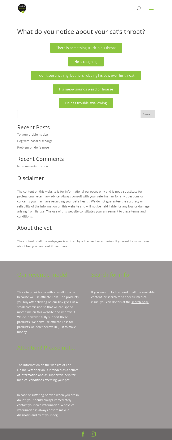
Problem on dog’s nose (33, 147)
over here (60, 246)
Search (147, 114)
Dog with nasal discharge (35, 141)
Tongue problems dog (32, 134)
